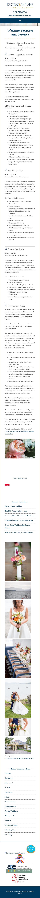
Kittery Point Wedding (13, 506)
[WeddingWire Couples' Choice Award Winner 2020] (15, 853)
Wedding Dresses (11, 825)
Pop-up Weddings (11, 811)
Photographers (10, 806)
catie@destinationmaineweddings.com (19, 15)
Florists (7, 788)
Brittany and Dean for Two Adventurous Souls (19, 758)
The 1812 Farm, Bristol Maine (16, 511)
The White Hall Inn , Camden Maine (19, 533)
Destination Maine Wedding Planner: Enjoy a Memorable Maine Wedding (20, 5)
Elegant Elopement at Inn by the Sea (19, 520)
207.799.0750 (20, 12)
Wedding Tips (10, 830)
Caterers (8, 773)
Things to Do (10, 816)
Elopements (9, 783)
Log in (20, 893)
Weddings (8, 835)
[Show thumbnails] (20, 478)
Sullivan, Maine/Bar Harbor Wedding (19, 516)
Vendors (8, 821)
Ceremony (9, 778)
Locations (8, 792)
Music (7, 797)
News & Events (10, 802)
